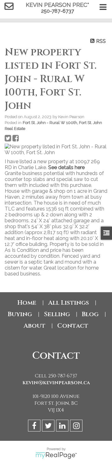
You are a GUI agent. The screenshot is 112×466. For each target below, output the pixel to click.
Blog (90, 314)
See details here (66, 167)
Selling (57, 314)
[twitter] (49, 427)
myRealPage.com (56, 455)
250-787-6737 (57, 11)
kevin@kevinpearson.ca (56, 382)
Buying (20, 314)
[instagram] (77, 427)
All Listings (68, 302)
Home (26, 302)
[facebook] (35, 427)
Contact (72, 325)
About (34, 325)
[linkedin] (63, 427)
